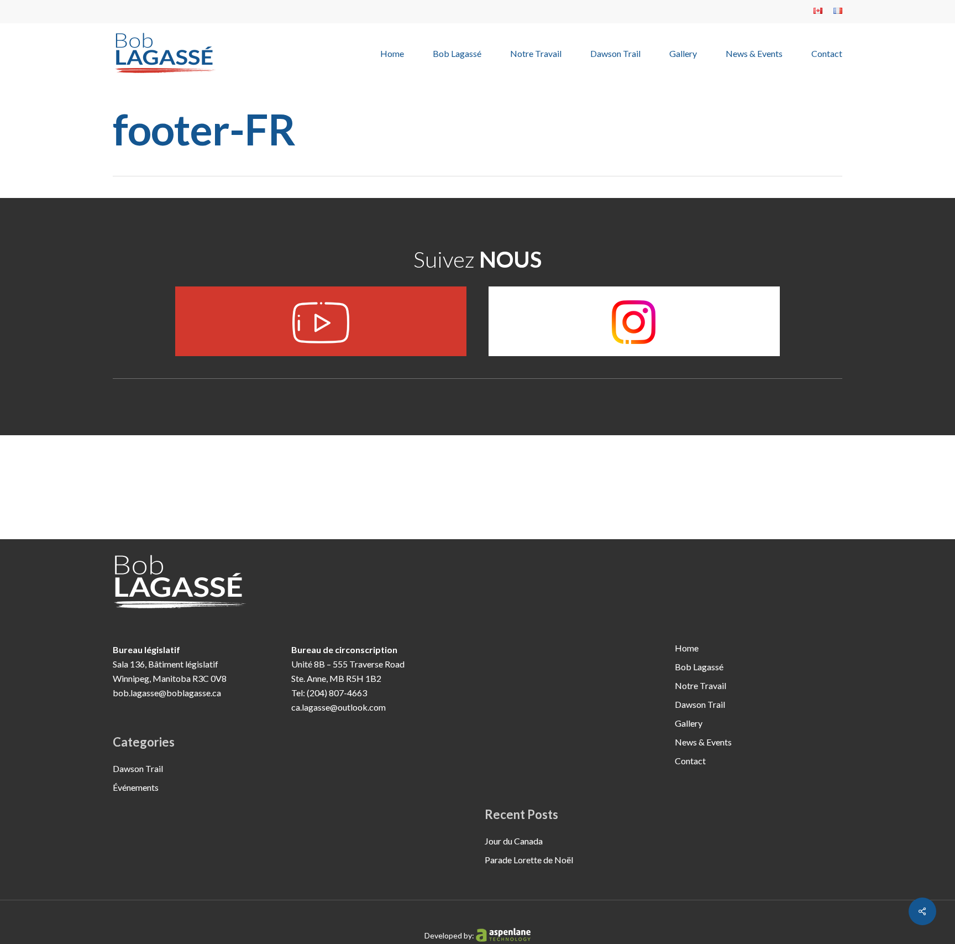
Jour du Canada (514, 841)
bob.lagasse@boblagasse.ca (167, 692)
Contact (690, 760)
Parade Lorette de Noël (529, 859)
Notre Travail (700, 685)
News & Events (703, 742)
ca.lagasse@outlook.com (338, 707)
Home (687, 648)
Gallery (688, 723)
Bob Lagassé (699, 666)
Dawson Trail (138, 768)
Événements (136, 787)
